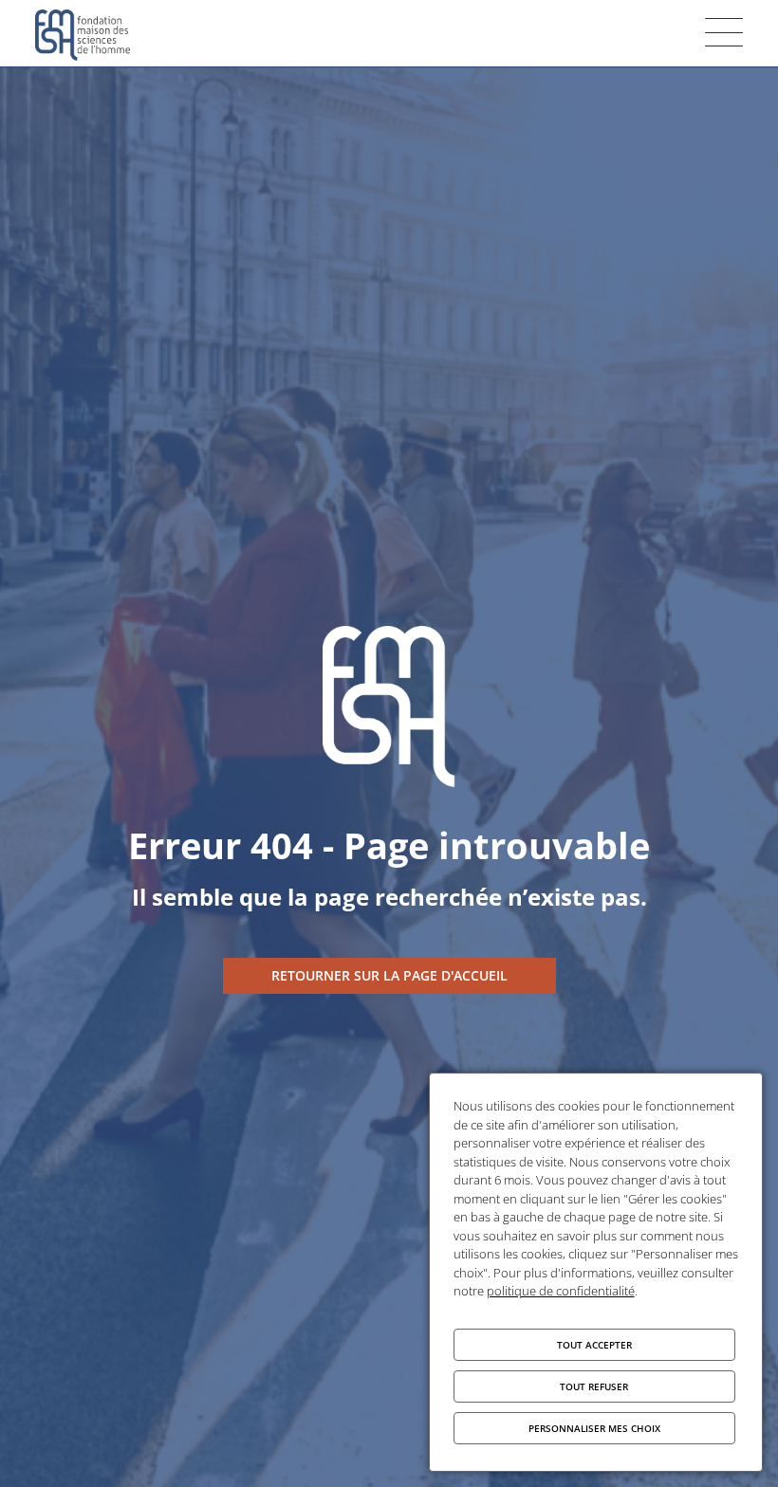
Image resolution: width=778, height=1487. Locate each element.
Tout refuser (594, 1386)
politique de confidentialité (561, 1290)
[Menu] (724, 32)
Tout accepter (594, 1344)
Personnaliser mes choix (594, 1428)
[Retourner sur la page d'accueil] (389, 976)
